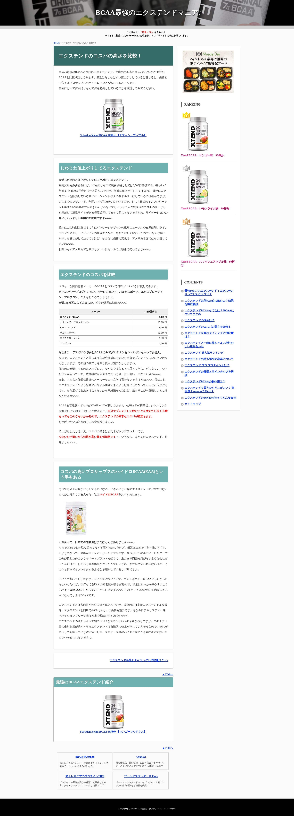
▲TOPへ (167, 674)
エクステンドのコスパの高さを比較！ (208, 326)
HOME (56, 43)
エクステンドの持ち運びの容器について (209, 359)
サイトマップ (193, 403)
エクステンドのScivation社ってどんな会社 (210, 397)
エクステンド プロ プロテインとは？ (207, 365)
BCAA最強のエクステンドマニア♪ (149, 12)
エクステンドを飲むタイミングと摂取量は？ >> (139, 660)
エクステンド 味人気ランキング (204, 352)
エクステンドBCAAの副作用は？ (205, 381)
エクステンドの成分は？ (200, 320)
